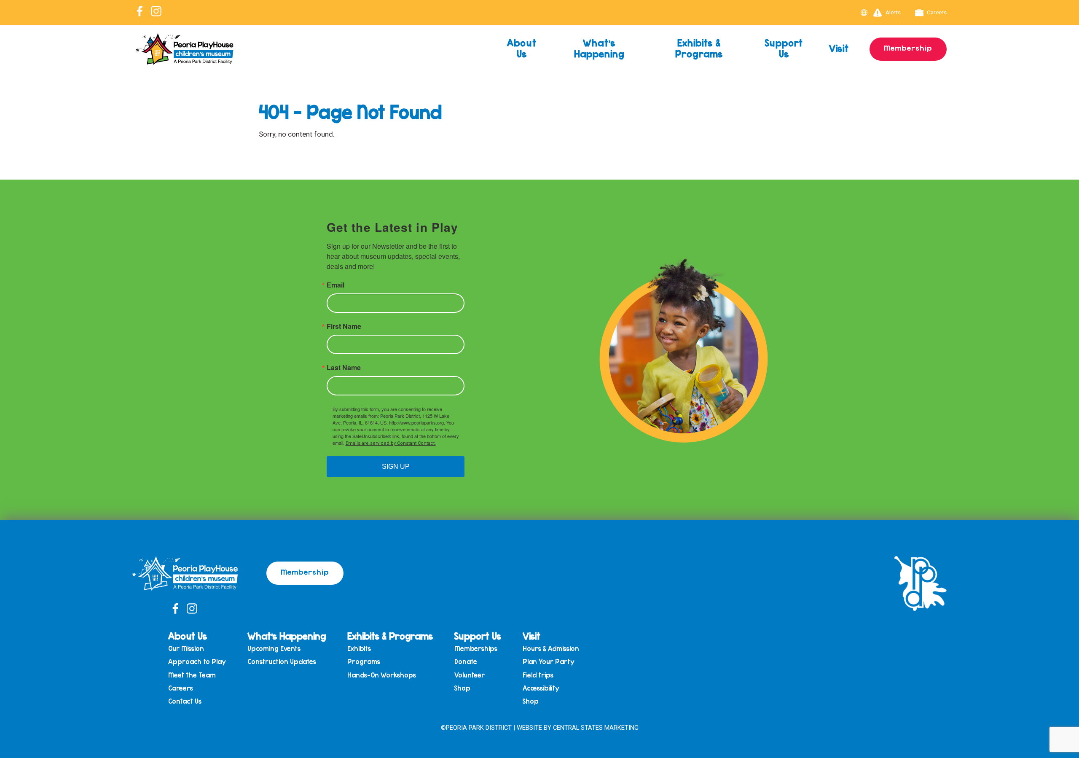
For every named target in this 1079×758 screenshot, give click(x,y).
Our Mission (186, 649)
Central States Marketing (596, 727)
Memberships (475, 649)
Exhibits (359, 649)
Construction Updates (281, 662)
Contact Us (184, 701)
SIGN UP (396, 466)
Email (335, 285)
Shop (462, 688)
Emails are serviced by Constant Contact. (391, 443)
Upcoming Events (274, 649)
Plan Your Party (548, 662)
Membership (908, 48)
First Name (344, 326)
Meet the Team (192, 675)
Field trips (538, 675)
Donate (465, 662)
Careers (937, 12)
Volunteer (469, 675)
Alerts (893, 12)
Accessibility (541, 688)
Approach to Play (197, 662)
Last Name (344, 367)
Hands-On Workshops (381, 675)
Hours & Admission (551, 649)
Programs (363, 662)
